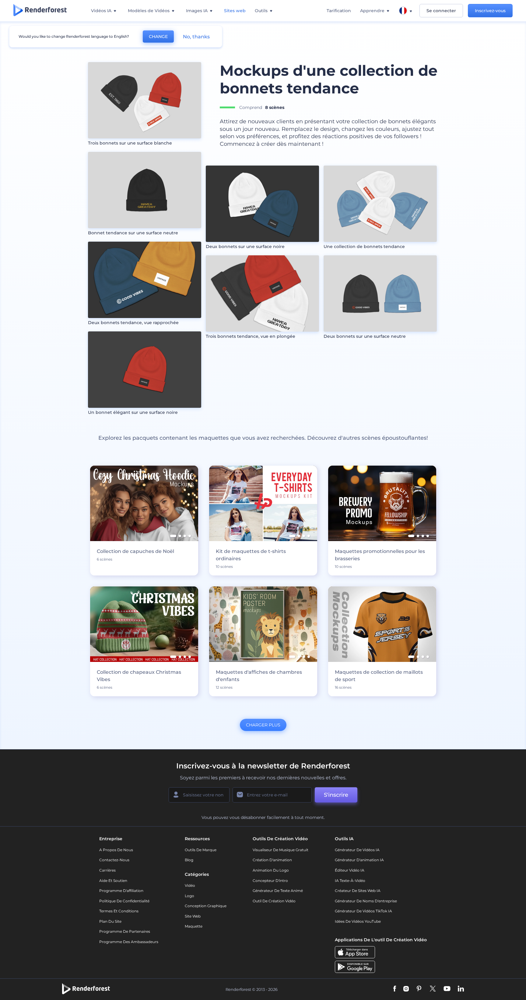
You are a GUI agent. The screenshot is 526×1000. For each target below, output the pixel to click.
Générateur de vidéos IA (357, 850)
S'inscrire (336, 795)
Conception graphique (205, 906)
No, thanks (196, 37)
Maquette (193, 926)
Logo (189, 895)
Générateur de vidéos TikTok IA (363, 911)
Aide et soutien (113, 880)
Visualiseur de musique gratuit (280, 850)
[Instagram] (406, 989)
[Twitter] (432, 989)
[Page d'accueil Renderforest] (40, 10)
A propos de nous (116, 850)
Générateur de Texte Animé (278, 890)
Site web (193, 916)
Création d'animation (272, 860)
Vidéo (190, 885)
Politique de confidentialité (124, 901)
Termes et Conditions (119, 911)
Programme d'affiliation (121, 890)
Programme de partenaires (124, 931)
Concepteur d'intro (270, 880)
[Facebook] (394, 989)
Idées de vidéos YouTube (358, 921)
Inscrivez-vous (490, 10)
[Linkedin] (461, 989)
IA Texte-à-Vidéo (350, 880)
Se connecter (441, 10)
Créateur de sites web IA (357, 890)
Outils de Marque (200, 850)
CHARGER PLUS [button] (263, 725)
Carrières (107, 870)
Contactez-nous (114, 860)
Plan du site (110, 921)
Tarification (339, 10)
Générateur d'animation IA (359, 860)
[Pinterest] (419, 989)
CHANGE (158, 36)
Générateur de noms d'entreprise (366, 901)
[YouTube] (447, 989)
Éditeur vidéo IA (349, 870)
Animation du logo (271, 870)
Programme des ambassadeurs (128, 941)
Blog (189, 860)
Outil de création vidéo (274, 901)
